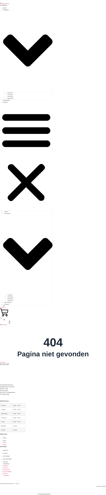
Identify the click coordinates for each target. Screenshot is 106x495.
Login (5, 324)
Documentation (7, 459)
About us (5, 450)
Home (4, 8)
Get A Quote (6, 100)
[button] (26, 156)
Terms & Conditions (101, 486)
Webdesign (59, 494)
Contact (5, 102)
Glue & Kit (10, 98)
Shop (4, 440)
